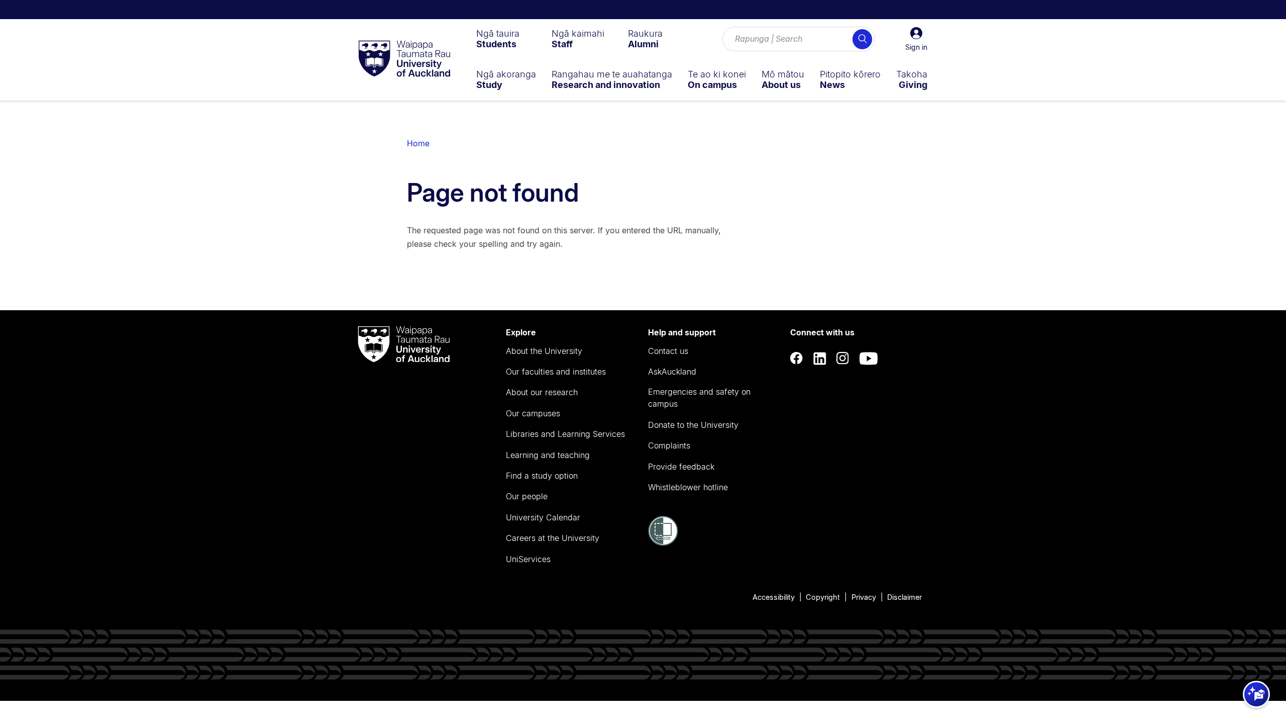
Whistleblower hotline (688, 487)
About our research (542, 392)
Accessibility (774, 597)
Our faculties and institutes (556, 372)
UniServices (528, 559)
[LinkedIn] (819, 359)
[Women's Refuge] (663, 543)
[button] (916, 39)
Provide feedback (681, 467)
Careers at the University (552, 538)
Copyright (823, 597)
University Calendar (543, 517)
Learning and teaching (548, 455)
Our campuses (533, 413)
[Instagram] (842, 359)
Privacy (863, 597)
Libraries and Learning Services (565, 434)
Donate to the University (693, 425)
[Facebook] (796, 359)
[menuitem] (497, 38)
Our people (527, 496)
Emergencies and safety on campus (699, 398)
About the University (544, 351)
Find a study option (542, 476)
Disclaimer (904, 597)
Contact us (668, 351)
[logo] (404, 59)
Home (418, 143)
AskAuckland (672, 372)
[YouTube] (869, 359)
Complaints (669, 445)
